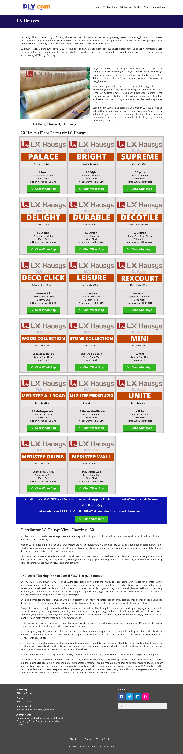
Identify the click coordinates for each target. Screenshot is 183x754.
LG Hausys (125, 7)
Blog (146, 7)
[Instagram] (145, 696)
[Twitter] (129, 696)
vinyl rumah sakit (120, 547)
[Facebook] (121, 696)
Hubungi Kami (158, 7)
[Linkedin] (137, 696)
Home (98, 7)
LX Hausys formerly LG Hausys (55, 124)
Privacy (88, 739)
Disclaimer (74, 739)
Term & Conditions (104, 739)
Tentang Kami (110, 7)
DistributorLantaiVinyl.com (100, 746)
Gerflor (137, 7)
